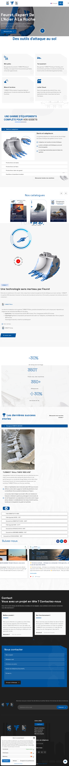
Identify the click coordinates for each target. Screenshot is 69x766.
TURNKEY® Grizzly (8, 328)
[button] (34, 738)
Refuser (15, 760)
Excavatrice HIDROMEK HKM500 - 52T (16, 532)
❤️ (7, 576)
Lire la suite (10, 573)
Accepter (6, 760)
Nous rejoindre (38, 731)
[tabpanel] (18, 211)
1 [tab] (33, 224)
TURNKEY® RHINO (18, 214)
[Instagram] (45, 752)
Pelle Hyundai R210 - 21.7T (13, 525)
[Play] (18, 261)
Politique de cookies (18, 763)
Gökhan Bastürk (42, 763)
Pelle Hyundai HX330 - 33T (13, 517)
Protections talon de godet (14, 170)
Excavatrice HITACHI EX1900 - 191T (13, 536)
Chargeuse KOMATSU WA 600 (14, 426)
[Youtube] (65, 541)
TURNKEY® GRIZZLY (39, 214)
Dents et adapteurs (12, 129)
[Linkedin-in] (42, 752)
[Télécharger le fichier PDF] (6, 508)
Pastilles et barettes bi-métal (15, 174)
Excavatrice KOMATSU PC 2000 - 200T (16, 521)
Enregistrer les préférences (27, 760)
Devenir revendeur (39, 728)
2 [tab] (37, 224)
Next (65, 193)
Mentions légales (39, 733)
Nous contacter (38, 730)
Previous (61, 193)
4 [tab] (43, 224)
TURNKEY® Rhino (8, 304)
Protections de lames (12, 162)
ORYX (54, 214)
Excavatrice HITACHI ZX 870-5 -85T (15, 528)
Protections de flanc (12, 166)
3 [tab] (40, 224)
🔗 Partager (14, 576)
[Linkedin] (61, 541)
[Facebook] (58, 541)
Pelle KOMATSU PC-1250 (12, 513)
